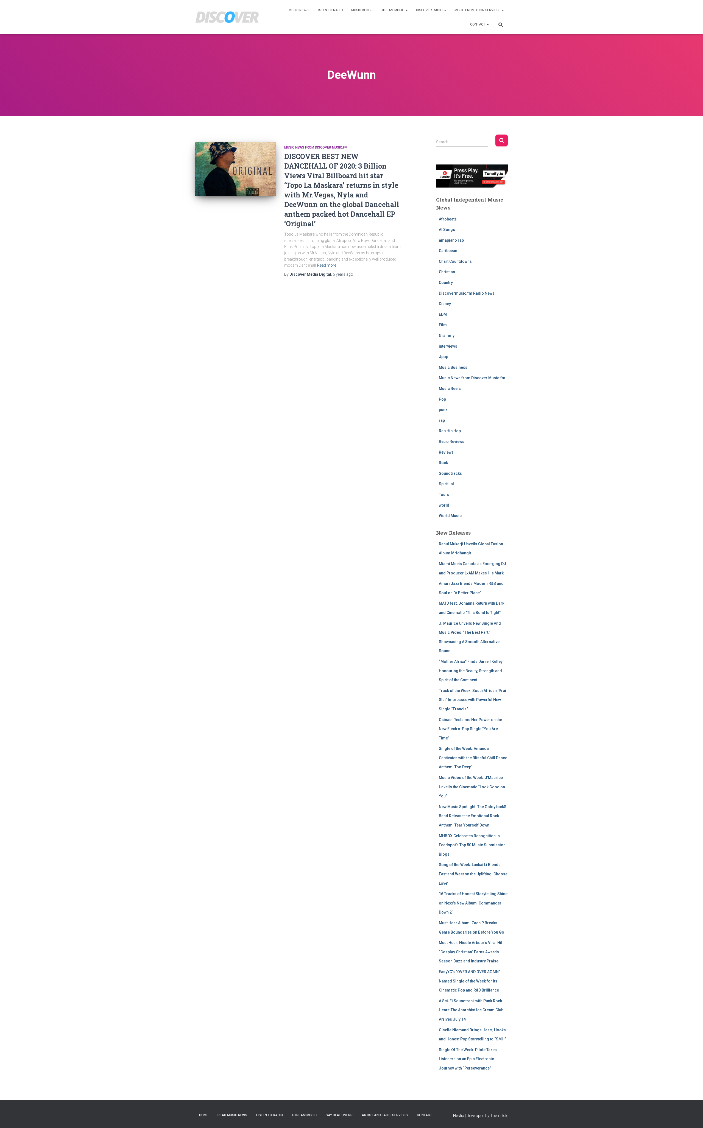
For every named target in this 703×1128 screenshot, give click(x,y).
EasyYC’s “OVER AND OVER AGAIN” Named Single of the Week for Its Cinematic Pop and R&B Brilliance (469, 981)
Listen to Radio (330, 10)
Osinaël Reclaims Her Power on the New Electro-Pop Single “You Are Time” (470, 728)
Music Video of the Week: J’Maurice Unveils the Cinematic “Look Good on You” (472, 786)
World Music (450, 515)
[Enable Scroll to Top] (692, 1117)
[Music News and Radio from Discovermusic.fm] (227, 17)
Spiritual (446, 484)
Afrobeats (448, 219)
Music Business (453, 367)
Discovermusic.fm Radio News (467, 293)
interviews (448, 346)
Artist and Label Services (385, 1115)
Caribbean (448, 251)
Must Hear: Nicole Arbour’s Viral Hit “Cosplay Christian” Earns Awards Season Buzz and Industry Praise (470, 951)
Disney (445, 303)
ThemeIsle (499, 1115)
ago (343, 274)
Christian (447, 272)
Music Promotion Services (477, 10)
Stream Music (393, 10)
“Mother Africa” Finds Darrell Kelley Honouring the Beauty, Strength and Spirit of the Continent (471, 670)
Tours (444, 494)
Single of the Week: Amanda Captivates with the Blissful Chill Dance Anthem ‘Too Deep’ (473, 757)
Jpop (443, 356)
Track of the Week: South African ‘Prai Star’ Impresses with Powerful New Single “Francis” (472, 699)
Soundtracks (450, 473)
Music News (298, 10)
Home (203, 1115)
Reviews (446, 452)
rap (442, 420)
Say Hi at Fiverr (339, 1115)
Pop (442, 399)
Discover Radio (429, 10)
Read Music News (232, 1115)
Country (446, 282)
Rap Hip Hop (450, 431)
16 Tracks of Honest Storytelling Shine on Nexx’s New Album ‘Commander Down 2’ (473, 903)
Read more (326, 265)
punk (443, 409)
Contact (478, 24)
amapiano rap (451, 240)
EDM (443, 314)
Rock (443, 462)
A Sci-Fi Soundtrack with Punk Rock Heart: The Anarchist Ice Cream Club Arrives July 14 (471, 1010)
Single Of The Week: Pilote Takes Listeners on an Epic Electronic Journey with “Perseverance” (468, 1059)
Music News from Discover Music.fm (315, 147)
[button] (406, 10)
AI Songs (447, 229)
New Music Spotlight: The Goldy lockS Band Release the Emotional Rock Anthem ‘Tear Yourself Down (472, 816)
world (444, 505)
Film (443, 325)
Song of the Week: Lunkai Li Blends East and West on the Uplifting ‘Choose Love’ (473, 873)
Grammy (446, 335)
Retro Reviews (451, 441)
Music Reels (450, 388)
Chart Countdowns (455, 261)
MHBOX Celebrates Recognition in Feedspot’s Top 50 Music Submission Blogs (472, 845)
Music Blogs (361, 10)
